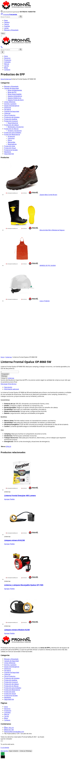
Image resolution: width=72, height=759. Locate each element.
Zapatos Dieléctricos (14, 98)
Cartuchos (11, 138)
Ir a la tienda (5, 748)
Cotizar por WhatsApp (26, 751)
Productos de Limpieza (11, 117)
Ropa (6, 20)
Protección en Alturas (11, 129)
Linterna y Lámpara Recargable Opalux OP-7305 (23, 585)
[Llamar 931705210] (2, 47)
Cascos (6, 24)
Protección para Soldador (12, 133)
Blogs (6, 68)
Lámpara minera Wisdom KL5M (17, 630)
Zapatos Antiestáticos (15, 96)
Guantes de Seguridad (11, 111)
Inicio (6, 56)
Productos (7, 60)
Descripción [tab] (8, 387)
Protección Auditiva (10, 119)
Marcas (6, 64)
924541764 (31, 12)
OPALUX (8, 446)
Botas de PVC (12, 92)
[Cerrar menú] (2, 52)
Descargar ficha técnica (8, 384)
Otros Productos (9, 115)
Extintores (7, 108)
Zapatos (7, 22)
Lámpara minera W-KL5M (14, 540)
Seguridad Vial (9, 154)
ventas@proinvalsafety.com (15, 732)
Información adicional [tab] (11, 389)
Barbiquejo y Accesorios (16, 127)
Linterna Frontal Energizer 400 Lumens (20, 495)
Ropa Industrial (13, 123)
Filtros (10, 140)
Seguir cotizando (13, 751)
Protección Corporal (11, 121)
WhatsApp (4, 376)
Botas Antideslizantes (15, 90)
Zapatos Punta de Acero (16, 100)
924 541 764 (10, 730)
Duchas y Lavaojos (10, 104)
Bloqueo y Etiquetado (11, 30)
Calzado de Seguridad (11, 88)
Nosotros (7, 58)
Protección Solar (9, 146)
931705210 (23, 12)
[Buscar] (20, 16)
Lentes (6, 28)
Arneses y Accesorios (15, 131)
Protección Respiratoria (12, 134)
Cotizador (7, 62)
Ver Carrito (4, 751)
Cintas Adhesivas (9, 102)
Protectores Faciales (11, 150)
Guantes (7, 26)
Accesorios (11, 136)
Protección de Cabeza (11, 125)
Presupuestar (5, 374)
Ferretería (7, 109)
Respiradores (12, 144)
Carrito (6, 66)
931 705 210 (10, 728)
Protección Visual (10, 148)
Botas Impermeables (15, 94)
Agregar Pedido (9, 499)
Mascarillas (11, 142)
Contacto (7, 70)
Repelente (7, 152)
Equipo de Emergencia (11, 106)
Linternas (8, 79)
